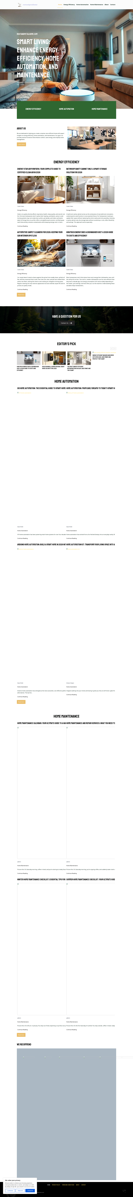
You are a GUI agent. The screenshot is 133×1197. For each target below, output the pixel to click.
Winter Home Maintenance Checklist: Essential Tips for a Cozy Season (47, 879)
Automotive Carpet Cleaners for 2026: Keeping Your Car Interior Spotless (39, 234)
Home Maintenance (96, 4)
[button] (115, 348)
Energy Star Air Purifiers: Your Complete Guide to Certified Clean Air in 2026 (39, 170)
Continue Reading (22, 226)
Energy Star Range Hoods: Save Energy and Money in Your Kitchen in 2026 (104, 367)
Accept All (30, 1190)
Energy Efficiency (69, 4)
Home (60, 4)
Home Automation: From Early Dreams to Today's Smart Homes (92, 388)
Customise (10, 1190)
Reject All (20, 1190)
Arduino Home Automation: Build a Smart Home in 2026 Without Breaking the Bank (52, 544)
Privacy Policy (56, 1185)
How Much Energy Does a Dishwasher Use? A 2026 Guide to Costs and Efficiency (89, 234)
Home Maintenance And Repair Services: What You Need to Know (93, 723)
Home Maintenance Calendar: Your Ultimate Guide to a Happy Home (45, 723)
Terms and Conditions (68, 1185)
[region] (20, 1186)
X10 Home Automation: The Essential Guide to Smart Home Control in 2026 (78, 356)
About (107, 4)
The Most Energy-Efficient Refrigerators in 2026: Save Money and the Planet (28, 368)
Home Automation (82, 4)
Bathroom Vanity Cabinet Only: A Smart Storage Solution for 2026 (86, 170)
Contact (112, 4)
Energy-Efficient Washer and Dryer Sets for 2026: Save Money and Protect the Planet (52, 357)
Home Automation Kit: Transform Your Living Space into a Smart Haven (96, 544)
